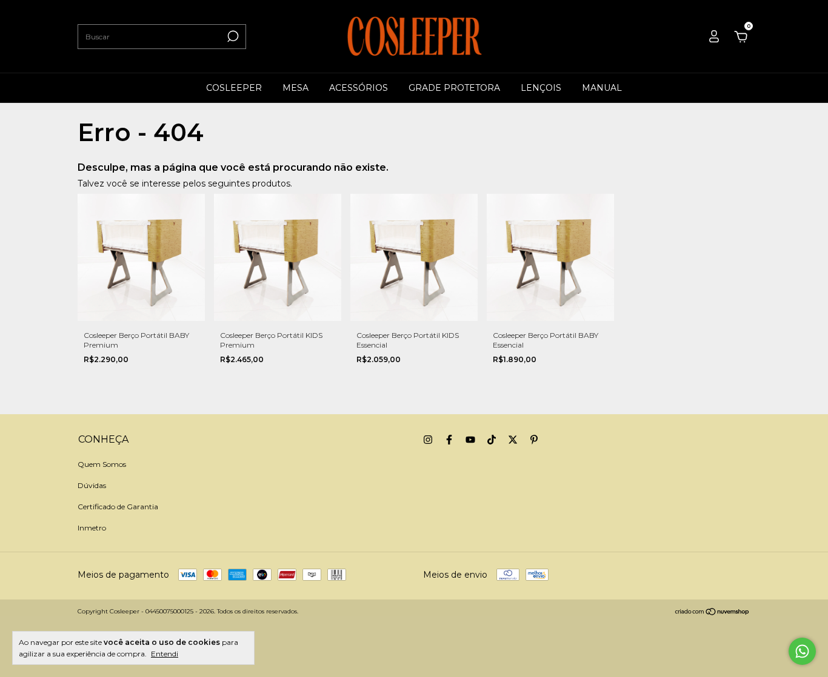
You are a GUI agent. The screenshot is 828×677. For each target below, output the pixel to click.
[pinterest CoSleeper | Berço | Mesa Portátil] (534, 439)
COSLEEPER (234, 87)
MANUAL (602, 87)
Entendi (164, 653)
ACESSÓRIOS (358, 87)
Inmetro (92, 527)
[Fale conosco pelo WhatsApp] (802, 651)
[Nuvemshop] (712, 612)
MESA (295, 87)
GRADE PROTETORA (454, 87)
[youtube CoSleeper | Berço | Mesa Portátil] (470, 439)
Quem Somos (102, 464)
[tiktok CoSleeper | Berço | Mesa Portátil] (491, 439)
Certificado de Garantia (118, 506)
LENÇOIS (541, 87)
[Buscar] (232, 36)
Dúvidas (92, 485)
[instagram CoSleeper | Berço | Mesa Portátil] (428, 439)
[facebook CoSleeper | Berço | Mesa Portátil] (449, 439)
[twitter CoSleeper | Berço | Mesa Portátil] (513, 439)
